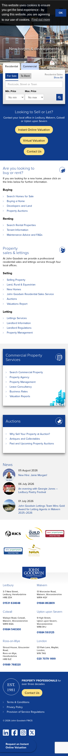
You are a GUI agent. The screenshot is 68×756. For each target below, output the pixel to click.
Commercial (30, 66)
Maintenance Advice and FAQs (24, 235)
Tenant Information (17, 230)
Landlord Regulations (19, 327)
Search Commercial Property (26, 372)
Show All (58, 77)
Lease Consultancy (21, 386)
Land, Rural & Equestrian (21, 284)
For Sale (12, 76)
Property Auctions (17, 210)
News (8, 464)
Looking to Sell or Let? (34, 111)
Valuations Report (17, 303)
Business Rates (19, 391)
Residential (11, 66)
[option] (34, 44)
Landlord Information (19, 323)
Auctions (12, 299)
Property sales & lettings (16, 250)
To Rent (25, 76)
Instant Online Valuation (34, 129)
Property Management (20, 332)
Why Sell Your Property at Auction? (30, 434)
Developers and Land (19, 206)
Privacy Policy (15, 707)
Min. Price (10, 91)
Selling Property (16, 279)
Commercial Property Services (24, 357)
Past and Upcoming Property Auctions (32, 443)
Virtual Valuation (34, 140)
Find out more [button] (41, 19)
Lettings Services (17, 318)
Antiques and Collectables (25, 438)
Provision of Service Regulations (26, 712)
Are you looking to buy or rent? (18, 170)
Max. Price (30, 91)
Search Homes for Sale (20, 196)
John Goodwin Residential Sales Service (30, 294)
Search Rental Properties (21, 225)
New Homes (14, 289)
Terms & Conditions (18, 702)
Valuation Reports (20, 396)
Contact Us (34, 151)
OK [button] (61, 12)
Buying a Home (16, 201)
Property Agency (19, 377)
